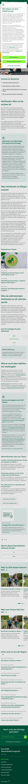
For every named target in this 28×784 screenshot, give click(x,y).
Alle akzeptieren (14, 57)
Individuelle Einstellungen (14, 65)
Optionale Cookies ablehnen (14, 61)
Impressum (18, 51)
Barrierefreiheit (5, 52)
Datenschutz (12, 47)
